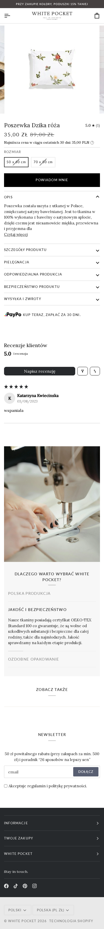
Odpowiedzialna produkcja (33, 274)
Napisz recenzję (40, 371)
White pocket (22, 921)
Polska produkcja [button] (29, 593)
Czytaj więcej (16, 234)
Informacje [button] (16, 823)
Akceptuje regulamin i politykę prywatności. (48, 786)
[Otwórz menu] (11, 15)
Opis (8, 197)
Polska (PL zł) (50, 910)
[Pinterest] (25, 886)
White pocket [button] (18, 854)
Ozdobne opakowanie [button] (33, 659)
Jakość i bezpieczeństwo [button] (37, 609)
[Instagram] (34, 886)
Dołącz (85, 772)
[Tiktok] (16, 886)
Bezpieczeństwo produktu (32, 287)
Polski (14, 910)
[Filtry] (82, 371)
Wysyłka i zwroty (22, 299)
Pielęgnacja (16, 262)
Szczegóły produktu (25, 250)
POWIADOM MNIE (52, 180)
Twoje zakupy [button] (18, 838)
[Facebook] (6, 886)
